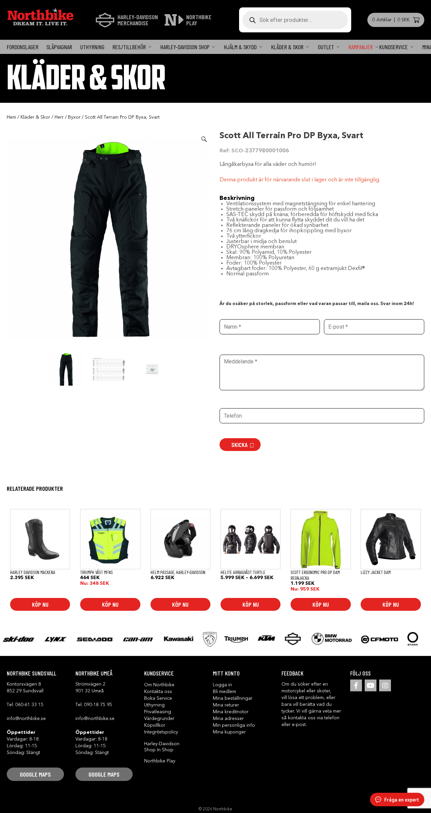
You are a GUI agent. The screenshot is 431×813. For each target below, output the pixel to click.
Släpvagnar (59, 47)
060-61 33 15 (29, 704)
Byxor (74, 117)
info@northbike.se (26, 718)
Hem (11, 117)
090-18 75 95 (98, 704)
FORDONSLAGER (22, 47)
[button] (204, 139)
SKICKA (239, 444)
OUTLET (326, 47)
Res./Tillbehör (129, 47)
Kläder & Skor (287, 47)
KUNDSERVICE (393, 47)
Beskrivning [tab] (237, 198)
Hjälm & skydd (240, 47)
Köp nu (40, 604)
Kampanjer (361, 47)
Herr (59, 117)
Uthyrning (92, 47)
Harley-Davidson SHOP (184, 47)
